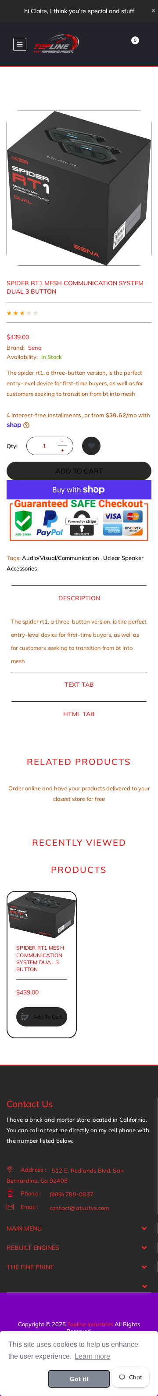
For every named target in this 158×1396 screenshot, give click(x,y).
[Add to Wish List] (91, 446)
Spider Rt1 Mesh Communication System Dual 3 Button (40, 958)
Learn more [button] (92, 1356)
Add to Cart (79, 471)
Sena (35, 347)
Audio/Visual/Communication (60, 557)
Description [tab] (79, 598)
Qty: (12, 445)
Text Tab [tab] (79, 685)
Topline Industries (90, 1324)
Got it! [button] (79, 1378)
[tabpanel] (79, 641)
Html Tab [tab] (79, 714)
